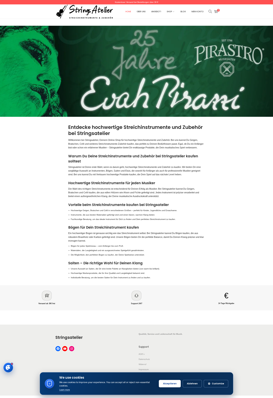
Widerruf (142, 364)
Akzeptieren (170, 383)
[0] (216, 11)
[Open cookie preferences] (8, 367)
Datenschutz (144, 359)
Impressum (144, 369)
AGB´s (141, 354)
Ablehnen (192, 383)
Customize (216, 384)
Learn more (64, 389)
